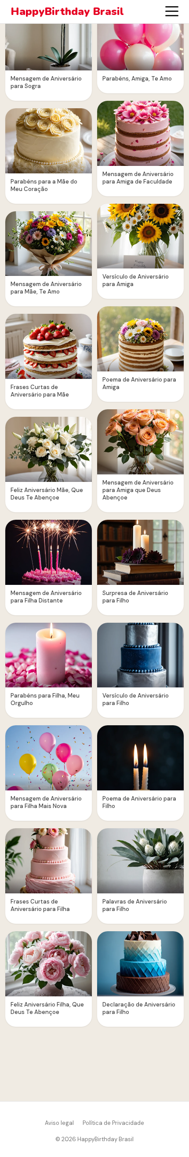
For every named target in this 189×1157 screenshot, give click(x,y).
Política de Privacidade (113, 1123)
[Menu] (171, 11)
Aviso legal (59, 1123)
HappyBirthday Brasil (67, 11)
